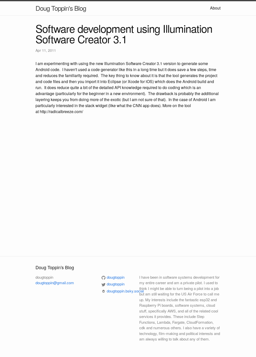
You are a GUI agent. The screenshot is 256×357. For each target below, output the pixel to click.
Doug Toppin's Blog (61, 8)
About (215, 8)
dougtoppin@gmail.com (55, 282)
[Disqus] (128, 184)
